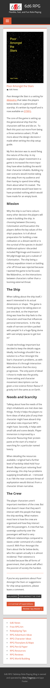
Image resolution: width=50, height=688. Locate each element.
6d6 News (13, 89)
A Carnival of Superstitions (21, 604)
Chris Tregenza (28, 677)
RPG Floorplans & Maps (22, 642)
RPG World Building (20, 658)
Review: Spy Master (31, 609)
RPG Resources (18, 650)
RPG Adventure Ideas (21, 634)
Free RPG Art (16, 626)
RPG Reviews (16, 654)
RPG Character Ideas (20, 638)
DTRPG (27, 111)
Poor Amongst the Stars (30, 596)
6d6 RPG (32, 6)
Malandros (12, 596)
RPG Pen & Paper (19, 646)
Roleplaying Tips (18, 630)
